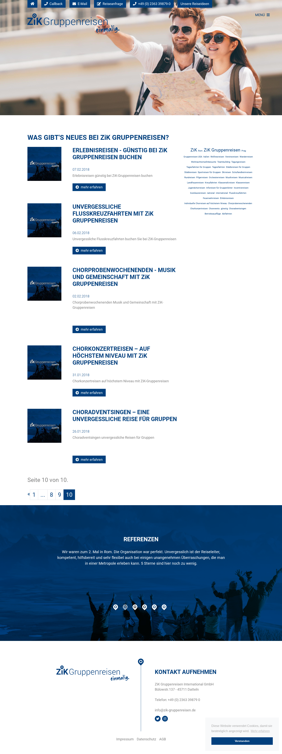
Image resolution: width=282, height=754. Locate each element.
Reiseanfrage (112, 4)
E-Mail (82, 4)
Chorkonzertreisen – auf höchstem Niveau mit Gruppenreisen (111, 355)
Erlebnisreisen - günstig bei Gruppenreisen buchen (120, 154)
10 (69, 494)
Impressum (125, 739)
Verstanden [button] (242, 740)
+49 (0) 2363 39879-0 (154, 4)
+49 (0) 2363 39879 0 (184, 700)
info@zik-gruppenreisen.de (175, 710)
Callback (56, 4)
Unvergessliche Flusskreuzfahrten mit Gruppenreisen (113, 213)
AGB (162, 739)
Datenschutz (146, 739)
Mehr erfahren (260, 731)
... (42, 494)
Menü (260, 15)
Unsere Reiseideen (195, 4)
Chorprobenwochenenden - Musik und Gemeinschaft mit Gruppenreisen (124, 277)
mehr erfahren (91, 187)
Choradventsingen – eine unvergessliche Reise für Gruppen (125, 415)
